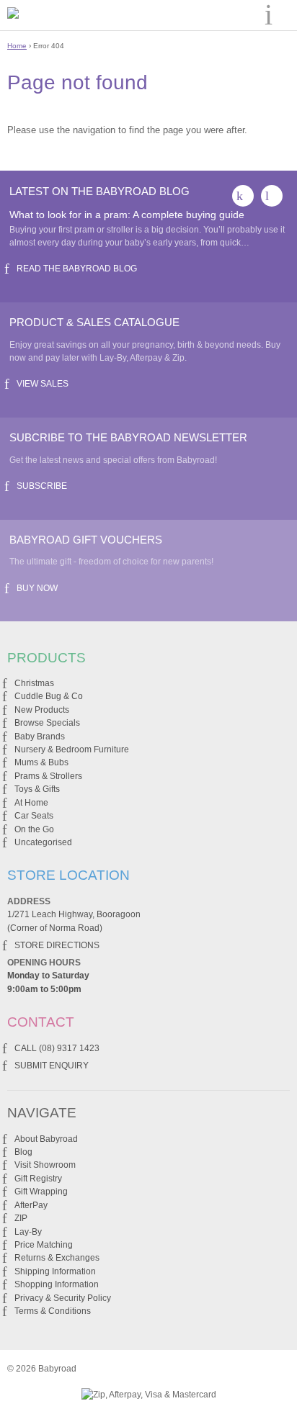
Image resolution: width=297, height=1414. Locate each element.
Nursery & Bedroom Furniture (71, 749)
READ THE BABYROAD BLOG (77, 268)
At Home (31, 802)
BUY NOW (37, 588)
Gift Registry (38, 1178)
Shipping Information (55, 1271)
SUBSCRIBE (42, 486)
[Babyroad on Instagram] (272, 196)
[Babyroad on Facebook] (243, 196)
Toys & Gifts (37, 789)
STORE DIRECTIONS (56, 945)
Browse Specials (47, 723)
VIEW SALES (42, 383)
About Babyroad (46, 1139)
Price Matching (43, 1244)
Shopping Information (56, 1284)
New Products (41, 710)
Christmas (34, 683)
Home (17, 46)
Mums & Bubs (41, 762)
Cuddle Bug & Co (48, 696)
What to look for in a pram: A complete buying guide (126, 214)
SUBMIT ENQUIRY (51, 1065)
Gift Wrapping (41, 1191)
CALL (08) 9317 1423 (56, 1048)
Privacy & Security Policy (62, 1298)
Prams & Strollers (48, 776)
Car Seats (33, 815)
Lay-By (28, 1232)
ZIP (20, 1218)
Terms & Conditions (52, 1311)
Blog (23, 1152)
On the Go (34, 829)
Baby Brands (39, 736)
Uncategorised (43, 842)
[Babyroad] (63, 15)
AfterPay (31, 1205)
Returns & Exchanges (56, 1257)
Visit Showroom (45, 1165)
